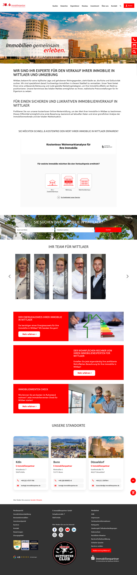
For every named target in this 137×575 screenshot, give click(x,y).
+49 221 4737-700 (27, 480)
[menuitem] (55, 6)
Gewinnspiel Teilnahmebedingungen (104, 528)
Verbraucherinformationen (100, 521)
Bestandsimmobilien (20, 517)
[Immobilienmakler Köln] (31, 447)
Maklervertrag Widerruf (101, 550)
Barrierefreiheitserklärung (100, 539)
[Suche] (120, 6)
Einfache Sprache (97, 542)
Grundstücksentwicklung (22, 514)
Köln (18, 462)
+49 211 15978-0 (102, 480)
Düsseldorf (97, 462)
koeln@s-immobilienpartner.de (30, 485)
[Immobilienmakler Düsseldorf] (106, 447)
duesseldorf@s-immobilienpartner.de (107, 485)
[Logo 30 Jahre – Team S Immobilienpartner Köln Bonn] (14, 6)
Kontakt (16, 528)
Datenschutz (95, 532)
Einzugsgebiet (18, 535)
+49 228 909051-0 (65, 480)
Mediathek (95, 510)
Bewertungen (18, 532)
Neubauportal (18, 510)
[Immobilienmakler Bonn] (68, 447)
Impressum (95, 517)
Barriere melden (97, 546)
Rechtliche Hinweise (98, 535)
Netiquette (95, 525)
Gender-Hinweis (36, 500)
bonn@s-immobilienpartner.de (68, 485)
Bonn (56, 462)
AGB (92, 514)
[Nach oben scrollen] (133, 480)
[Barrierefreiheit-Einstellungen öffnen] (133, 492)
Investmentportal (19, 521)
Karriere (16, 525)
